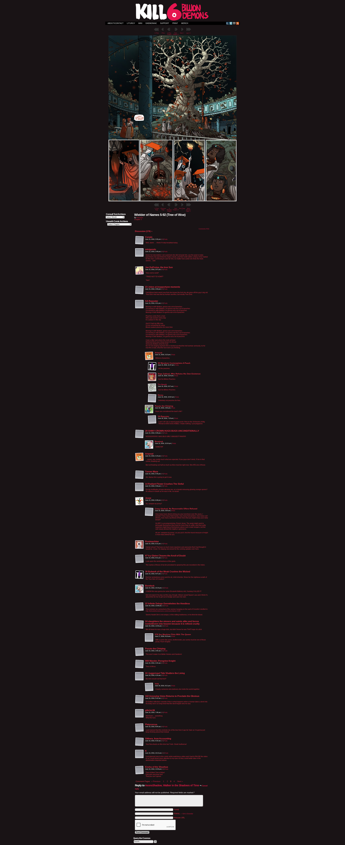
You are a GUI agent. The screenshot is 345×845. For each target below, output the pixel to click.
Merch (184, 23)
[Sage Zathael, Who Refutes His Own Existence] (152, 377)
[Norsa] (152, 398)
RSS (237, 23)
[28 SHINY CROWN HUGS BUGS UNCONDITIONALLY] (139, 434)
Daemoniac (151, 23)
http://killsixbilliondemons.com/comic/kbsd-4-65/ (163, 611)
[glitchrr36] (139, 713)
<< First (156, 33)
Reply (166, 239)
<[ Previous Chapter (169, 210)
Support (164, 23)
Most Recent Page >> (188, 210)
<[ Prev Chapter (169, 33)
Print (175, 23)
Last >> (188, 33)
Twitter (231, 23)
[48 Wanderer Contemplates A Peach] (152, 366)
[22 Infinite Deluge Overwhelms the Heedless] (139, 606)
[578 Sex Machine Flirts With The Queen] (149, 637)
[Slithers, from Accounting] (139, 741)
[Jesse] (139, 501)
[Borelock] (149, 444)
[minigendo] (139, 252)
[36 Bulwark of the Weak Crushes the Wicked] (139, 574)
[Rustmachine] (139, 544)
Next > (182, 33)
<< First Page (156, 209)
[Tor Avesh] (152, 391)
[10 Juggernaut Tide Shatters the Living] (139, 676)
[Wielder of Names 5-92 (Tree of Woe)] (172, 201)
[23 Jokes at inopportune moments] (139, 290)
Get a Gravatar (187, 814)
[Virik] (149, 687)
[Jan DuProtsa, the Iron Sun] (139, 270)
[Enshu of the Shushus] (139, 770)
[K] (139, 754)
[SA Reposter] (139, 304)
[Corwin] (139, 240)
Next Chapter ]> (176, 33)
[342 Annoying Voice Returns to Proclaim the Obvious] (139, 699)
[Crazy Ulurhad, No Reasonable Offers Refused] (149, 512)
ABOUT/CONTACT (116, 23)
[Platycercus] (139, 727)
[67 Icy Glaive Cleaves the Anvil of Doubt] (139, 559)
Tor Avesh (162, 384)
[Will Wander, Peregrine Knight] (139, 664)
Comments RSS (204, 229)
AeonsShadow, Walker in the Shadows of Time (172, 785)
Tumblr (227, 23)
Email (234, 23)
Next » (180, 781)
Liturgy (131, 23)
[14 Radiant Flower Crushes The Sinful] (139, 487)
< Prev (163, 33)
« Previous (155, 781)
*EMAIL (183, 813)
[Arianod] (149, 356)
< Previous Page (163, 209)
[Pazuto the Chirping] (149, 409)
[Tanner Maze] (139, 474)
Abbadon (139, 218)
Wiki (140, 23)
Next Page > (182, 209)
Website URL (179, 818)
